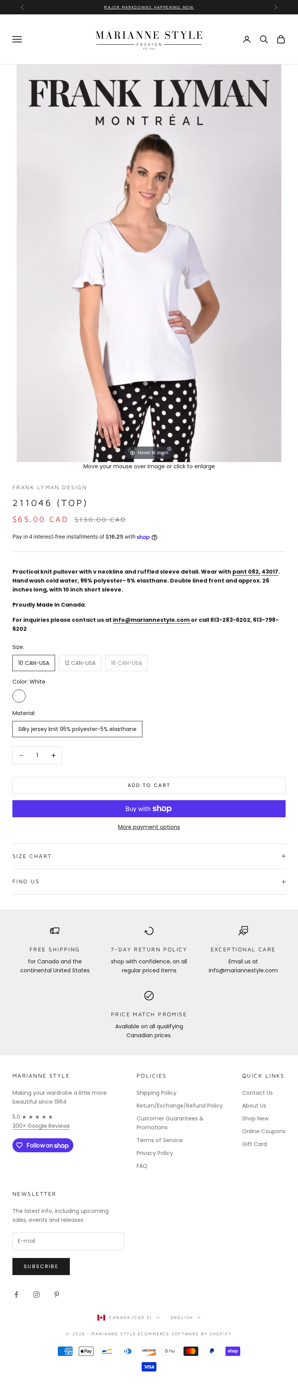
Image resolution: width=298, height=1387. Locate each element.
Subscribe (41, 1266)
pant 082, (246, 572)
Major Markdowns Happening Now (149, 7)
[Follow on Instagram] (36, 1294)
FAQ (142, 1166)
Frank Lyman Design (49, 487)
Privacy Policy (155, 1153)
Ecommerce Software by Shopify (185, 1333)
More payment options (149, 827)
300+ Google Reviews (41, 1126)
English (182, 1317)
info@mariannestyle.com (152, 620)
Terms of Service (160, 1140)
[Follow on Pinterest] (57, 1294)
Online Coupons (264, 1131)
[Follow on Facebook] (16, 1294)
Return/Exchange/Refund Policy (180, 1106)
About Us (254, 1106)
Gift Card (254, 1144)
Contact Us (257, 1093)
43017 (270, 572)
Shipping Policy (157, 1093)
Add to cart (149, 785)
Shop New (255, 1118)
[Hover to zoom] (149, 263)
